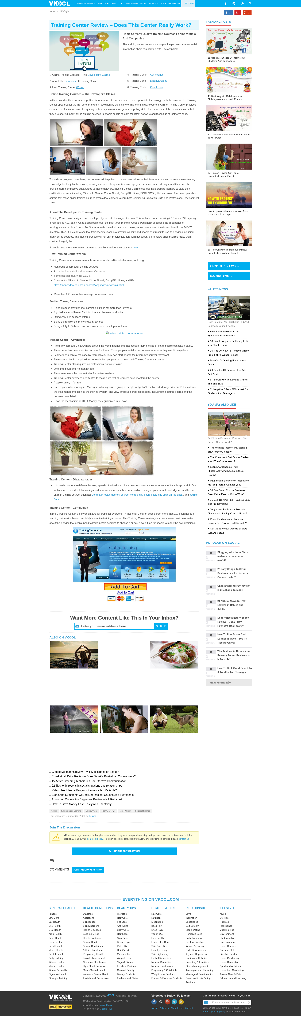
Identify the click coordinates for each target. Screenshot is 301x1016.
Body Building (56, 958)
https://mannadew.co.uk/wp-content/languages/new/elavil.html (89, 284)
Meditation (157, 921)
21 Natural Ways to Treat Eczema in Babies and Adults (231, 605)
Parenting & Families (197, 962)
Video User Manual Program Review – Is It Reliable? (84, 790)
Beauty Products (126, 974)
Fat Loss (122, 921)
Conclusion (156, 87)
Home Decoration (229, 962)
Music (223, 913)
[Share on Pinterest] (237, 12)
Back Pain (156, 925)
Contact (189, 1008)
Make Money (125, 811)
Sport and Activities (230, 966)
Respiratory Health (93, 954)
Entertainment (91, 811)
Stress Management (197, 966)
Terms (206, 1011)
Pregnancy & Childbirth (164, 970)
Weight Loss (124, 958)
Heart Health (56, 946)
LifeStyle (188, 3)
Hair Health (157, 938)
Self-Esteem (192, 925)
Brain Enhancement (94, 958)
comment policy (95, 839)
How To (153, 3)
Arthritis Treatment (93, 950)
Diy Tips (224, 917)
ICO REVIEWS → (221, 275)
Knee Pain (157, 929)
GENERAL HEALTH (62, 908)
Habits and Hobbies (196, 958)
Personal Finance (142, 811)
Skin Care (122, 938)
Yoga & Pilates (125, 962)
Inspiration (191, 917)
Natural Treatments (162, 966)
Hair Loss (122, 933)
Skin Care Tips (159, 946)
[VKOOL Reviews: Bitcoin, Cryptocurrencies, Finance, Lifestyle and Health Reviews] (61, 3)
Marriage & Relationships (199, 974)
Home (52, 11)
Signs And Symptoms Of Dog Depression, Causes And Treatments (93, 794)
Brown (92, 816)
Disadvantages (158, 80)
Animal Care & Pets (230, 974)
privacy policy (218, 1011)
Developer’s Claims (98, 74)
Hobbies (224, 921)
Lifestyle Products (229, 954)
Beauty (115, 3)
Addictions (88, 917)
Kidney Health (56, 962)
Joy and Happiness (196, 954)
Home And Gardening (232, 970)
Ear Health (54, 921)
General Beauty (125, 970)
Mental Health (56, 966)
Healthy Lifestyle (108, 811)
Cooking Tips (227, 929)
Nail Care (156, 913)
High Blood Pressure (94, 966)
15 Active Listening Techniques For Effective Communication (89, 781)
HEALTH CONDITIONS (98, 908)
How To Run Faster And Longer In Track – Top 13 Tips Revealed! (232, 638)
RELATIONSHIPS (197, 908)
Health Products (92, 938)
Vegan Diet (157, 933)
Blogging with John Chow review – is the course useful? (232, 556)
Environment (227, 933)
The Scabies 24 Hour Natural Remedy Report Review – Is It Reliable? (234, 655)
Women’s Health (58, 970)
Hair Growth (123, 950)
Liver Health (55, 942)
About (155, 1008)
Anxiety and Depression (96, 978)
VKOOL (111, 995)
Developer (70, 81)
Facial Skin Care (160, 942)
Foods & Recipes (126, 966)
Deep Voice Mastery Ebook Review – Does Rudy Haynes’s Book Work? (233, 621)
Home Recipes (228, 946)
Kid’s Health (55, 933)
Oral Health (55, 929)
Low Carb (54, 917)
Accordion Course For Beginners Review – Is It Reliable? (87, 799)
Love (188, 913)
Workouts (122, 913)
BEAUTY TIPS (126, 908)
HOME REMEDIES (163, 908)
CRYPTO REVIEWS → (224, 266)
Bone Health (55, 938)
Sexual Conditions (93, 946)
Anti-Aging (122, 925)
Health (102, 3)
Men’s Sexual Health (94, 970)
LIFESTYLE (227, 908)
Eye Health (55, 925)
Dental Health (56, 954)
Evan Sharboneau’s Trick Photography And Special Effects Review (226, 470)
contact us (184, 839)
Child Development (196, 950)
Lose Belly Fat (91, 933)
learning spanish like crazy (168, 494)
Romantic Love (194, 933)
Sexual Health (90, 942)
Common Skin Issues (94, 962)
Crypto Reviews (85, 3)
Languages (192, 921)
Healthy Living (159, 950)
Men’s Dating (193, 929)
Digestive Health (58, 974)
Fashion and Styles (127, 978)
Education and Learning (71, 811)
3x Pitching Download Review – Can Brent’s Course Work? (227, 440)
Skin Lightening (159, 954)
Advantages (157, 74)
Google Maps (105, 1005)
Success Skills (227, 950)
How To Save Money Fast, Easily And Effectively (81, 804)
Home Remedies (134, 3)
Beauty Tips (123, 942)
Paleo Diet (122, 946)
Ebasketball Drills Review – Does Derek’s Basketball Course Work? (94, 776)
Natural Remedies (161, 962)
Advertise (164, 1008)
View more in (218, 682)
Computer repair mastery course (110, 494)
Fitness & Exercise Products (166, 978)
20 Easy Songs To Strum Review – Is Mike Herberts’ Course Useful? (233, 573)
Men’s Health (56, 950)
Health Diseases (92, 929)
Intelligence (226, 925)
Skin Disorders (91, 925)
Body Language (194, 938)
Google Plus (106, 1008)
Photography (227, 938)
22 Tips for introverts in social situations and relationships (87, 785)
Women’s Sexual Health (96, 974)
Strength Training (58, 978)
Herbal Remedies (161, 958)
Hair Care (122, 917)
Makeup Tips (124, 954)
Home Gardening (229, 958)
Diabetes (88, 913)
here (135, 247)
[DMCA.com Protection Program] (60, 1006)
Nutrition (156, 917)
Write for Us (177, 1008)
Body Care (123, 929)
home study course (141, 494)
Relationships (169, 3)
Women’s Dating (195, 946)
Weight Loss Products (163, 974)
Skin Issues (89, 921)
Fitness (53, 913)
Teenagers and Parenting (200, 970)
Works (80, 87)
